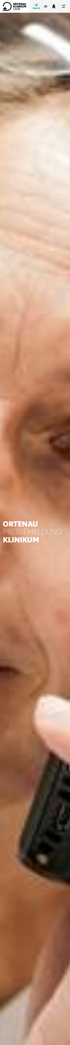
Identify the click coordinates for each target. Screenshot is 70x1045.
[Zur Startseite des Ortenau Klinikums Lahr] (14, 6)
